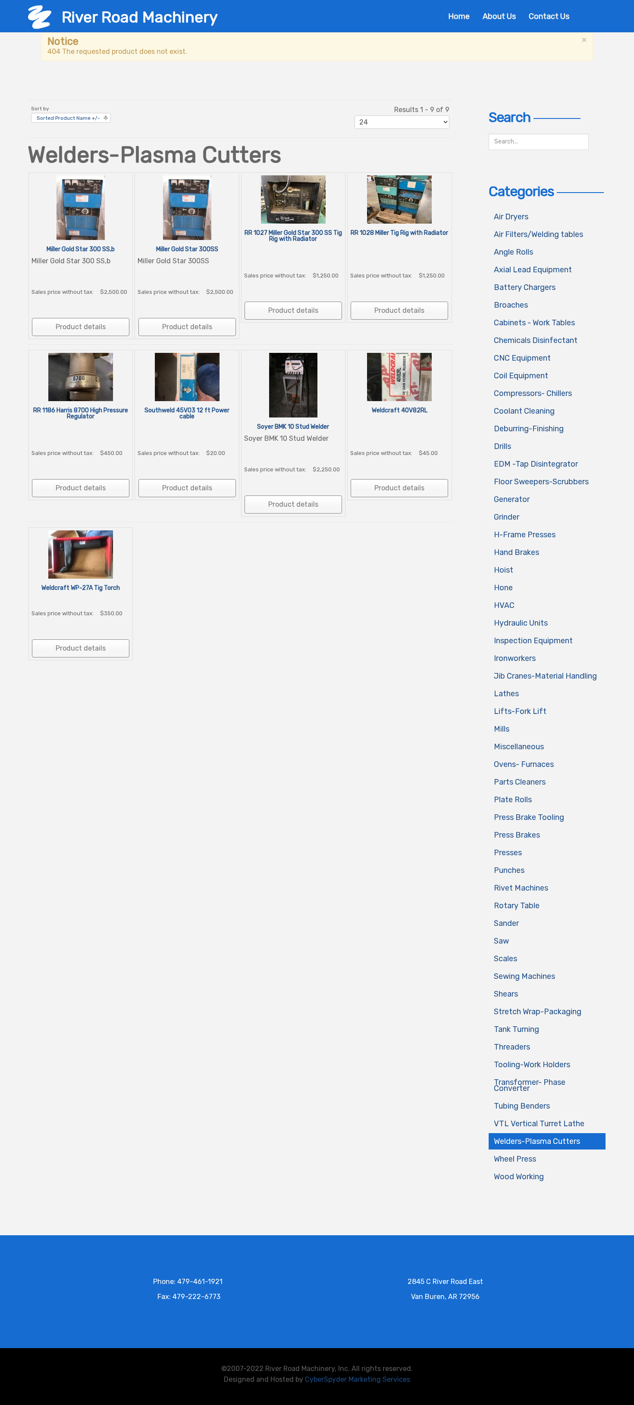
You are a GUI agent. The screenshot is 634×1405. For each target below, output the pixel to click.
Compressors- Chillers (533, 393)
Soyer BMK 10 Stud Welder (293, 426)
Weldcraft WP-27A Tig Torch (80, 588)
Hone (503, 587)
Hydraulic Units (521, 623)
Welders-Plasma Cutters (537, 1141)
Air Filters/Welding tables (538, 234)
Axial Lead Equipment (533, 269)
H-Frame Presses (525, 534)
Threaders (512, 1047)
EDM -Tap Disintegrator (536, 464)
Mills (501, 729)
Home (459, 16)
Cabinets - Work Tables (534, 322)
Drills (502, 446)
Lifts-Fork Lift (520, 711)
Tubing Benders (522, 1106)
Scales (505, 958)
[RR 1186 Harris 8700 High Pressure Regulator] (80, 376)
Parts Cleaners (520, 782)
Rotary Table (517, 905)
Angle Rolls (513, 252)
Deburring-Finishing (529, 428)
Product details (81, 327)
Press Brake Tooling (529, 817)
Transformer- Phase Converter (529, 1085)
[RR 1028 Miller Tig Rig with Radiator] (399, 199)
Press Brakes (517, 835)
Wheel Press (515, 1159)
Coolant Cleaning (524, 411)
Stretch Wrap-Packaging (537, 1011)
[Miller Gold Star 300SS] (187, 207)
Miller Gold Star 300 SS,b (81, 249)
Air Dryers (511, 216)
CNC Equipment (522, 358)
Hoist (503, 570)
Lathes (506, 693)
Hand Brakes (516, 552)
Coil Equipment (521, 375)
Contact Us (549, 16)
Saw (501, 941)
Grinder (506, 517)
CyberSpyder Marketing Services (357, 1379)
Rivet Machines (521, 888)
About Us (499, 16)
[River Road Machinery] (39, 16)
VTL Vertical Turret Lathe (539, 1123)
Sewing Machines (524, 976)
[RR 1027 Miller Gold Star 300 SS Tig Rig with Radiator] (293, 199)
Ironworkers (515, 658)
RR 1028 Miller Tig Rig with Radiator (399, 233)
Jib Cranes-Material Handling (545, 676)
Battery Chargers (525, 287)
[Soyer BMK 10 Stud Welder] (293, 384)
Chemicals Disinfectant (536, 340)
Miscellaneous (519, 746)
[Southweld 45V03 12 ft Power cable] (187, 376)
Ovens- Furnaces (524, 764)
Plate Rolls (513, 799)
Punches (509, 870)
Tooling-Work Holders (532, 1064)
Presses (508, 852)
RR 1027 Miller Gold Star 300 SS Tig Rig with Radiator (293, 236)
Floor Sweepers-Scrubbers (541, 481)
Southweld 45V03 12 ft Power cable (186, 413)
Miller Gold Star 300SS (187, 249)
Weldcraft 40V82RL (399, 410)
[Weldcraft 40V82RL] (399, 376)
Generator (512, 499)
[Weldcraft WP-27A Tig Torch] (80, 554)
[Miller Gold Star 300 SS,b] (80, 207)
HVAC (504, 605)
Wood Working (519, 1176)
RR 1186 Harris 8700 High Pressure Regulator (80, 413)
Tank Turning (516, 1029)
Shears (506, 994)
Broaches (511, 305)
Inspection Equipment (533, 640)
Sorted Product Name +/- (68, 118)
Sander (506, 923)
